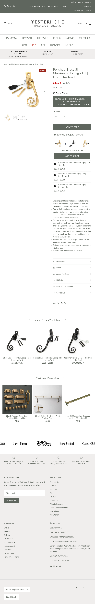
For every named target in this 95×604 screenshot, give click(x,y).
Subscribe (11, 500)
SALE (34, 45)
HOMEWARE (42, 38)
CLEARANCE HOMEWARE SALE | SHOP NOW (47, 6)
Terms (78, 588)
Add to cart (72, 127)
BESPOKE (69, 45)
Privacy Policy (9, 553)
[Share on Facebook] (61, 303)
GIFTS (24, 45)
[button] (60, 93)
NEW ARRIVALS (11, 38)
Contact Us (88, 2)
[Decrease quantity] (55, 116)
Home (5, 64)
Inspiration (54, 500)
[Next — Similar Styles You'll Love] (66, 320)
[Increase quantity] (65, 116)
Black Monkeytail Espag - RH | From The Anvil (78, 359)
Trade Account (9, 546)
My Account (8, 539)
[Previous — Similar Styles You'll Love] (29, 320)
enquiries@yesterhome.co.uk (66, 541)
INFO (43, 45)
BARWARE (69, 38)
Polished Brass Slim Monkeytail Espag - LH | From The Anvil (27, 64)
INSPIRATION (55, 45)
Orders (6, 528)
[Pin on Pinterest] (65, 303)
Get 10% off (11, 597)
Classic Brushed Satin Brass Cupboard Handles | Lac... (17, 417)
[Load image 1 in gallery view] (26, 89)
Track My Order (10, 542)
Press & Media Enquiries (59, 508)
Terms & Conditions (11, 557)
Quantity (56, 111)
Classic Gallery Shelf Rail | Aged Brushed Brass (47, 417)
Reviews (53, 497)
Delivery (74, 2)
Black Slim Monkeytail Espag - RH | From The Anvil (17, 359)
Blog (51, 493)
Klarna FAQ (54, 511)
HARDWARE (27, 38)
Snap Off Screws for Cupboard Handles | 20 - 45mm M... (78, 417)
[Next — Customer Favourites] (63, 378)
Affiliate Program (56, 504)
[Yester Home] (48, 23)
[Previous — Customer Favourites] (31, 378)
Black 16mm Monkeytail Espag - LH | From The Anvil (47, 359)
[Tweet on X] (58, 303)
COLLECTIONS (84, 38)
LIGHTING (56, 38)
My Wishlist (87, 6)
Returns (80, 2)
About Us (53, 489)
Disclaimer (8, 549)
